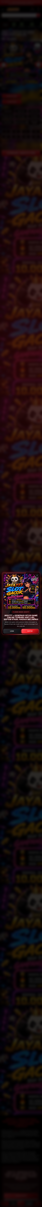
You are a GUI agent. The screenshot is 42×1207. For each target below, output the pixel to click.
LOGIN (12, 631)
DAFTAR (30, 631)
